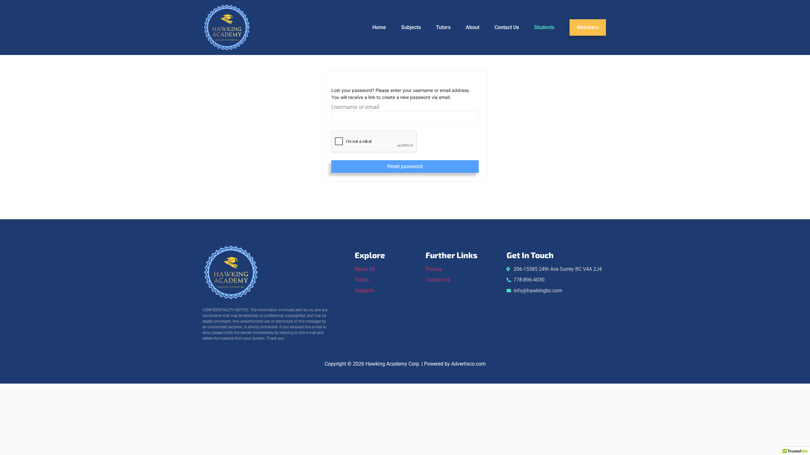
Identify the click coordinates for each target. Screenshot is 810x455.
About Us (365, 269)
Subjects (411, 27)
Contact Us (507, 27)
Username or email (355, 107)
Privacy (434, 269)
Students (544, 27)
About (472, 27)
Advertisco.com (468, 364)
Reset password (405, 166)
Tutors (443, 27)
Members (588, 27)
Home (379, 27)
